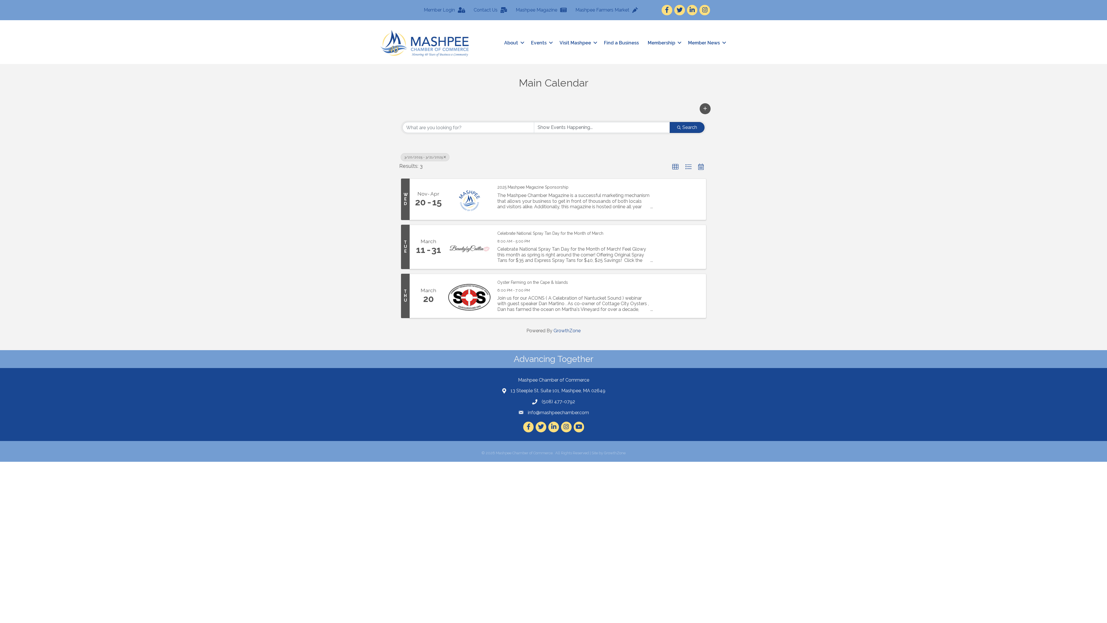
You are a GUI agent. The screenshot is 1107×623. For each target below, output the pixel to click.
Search (689, 127)
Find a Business (621, 43)
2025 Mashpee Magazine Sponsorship (532, 187)
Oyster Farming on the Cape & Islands (532, 282)
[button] (705, 108)
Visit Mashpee (575, 43)
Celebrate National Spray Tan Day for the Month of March (550, 233)
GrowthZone (567, 330)
